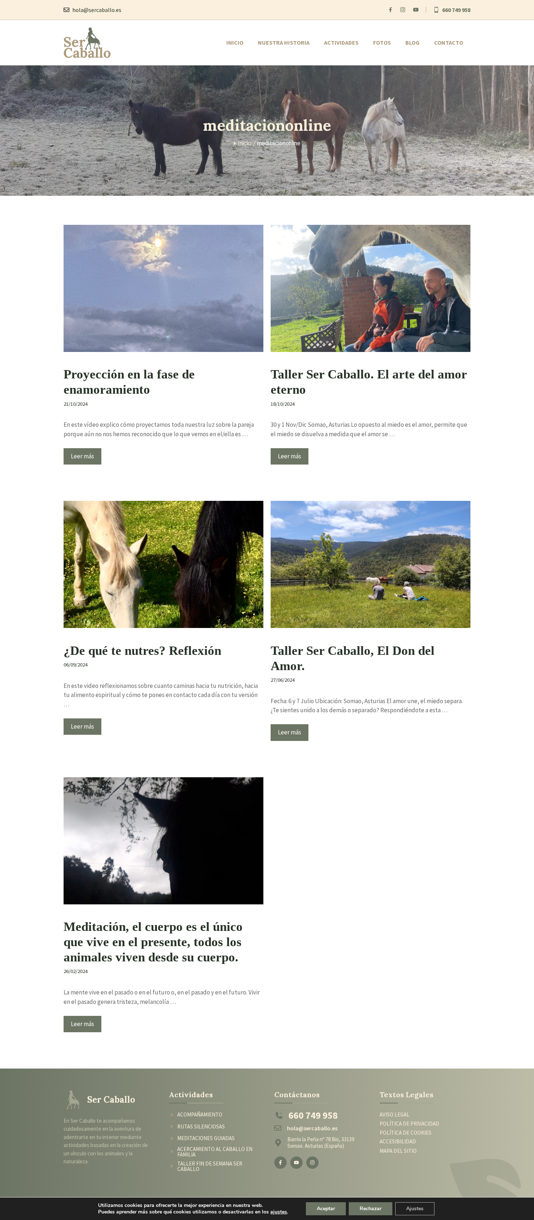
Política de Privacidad (409, 1123)
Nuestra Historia (284, 42)
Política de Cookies (406, 1133)
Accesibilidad (398, 1141)
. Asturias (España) (323, 1145)
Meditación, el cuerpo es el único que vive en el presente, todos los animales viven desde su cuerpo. (153, 942)
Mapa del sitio (398, 1150)
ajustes (278, 1212)
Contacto (448, 42)
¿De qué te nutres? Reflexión (142, 651)
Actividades (341, 42)
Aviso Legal (394, 1114)
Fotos (382, 42)
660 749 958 (456, 9)
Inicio (234, 42)
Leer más (82, 456)
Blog (412, 42)
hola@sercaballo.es (96, 9)
